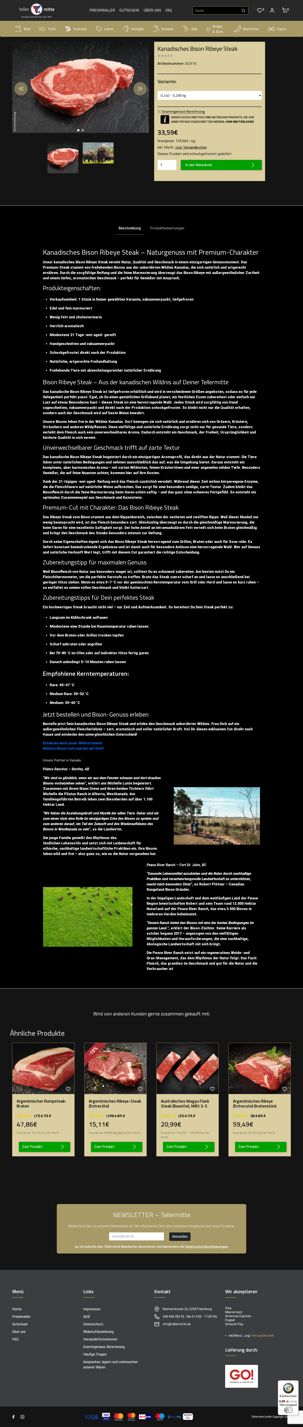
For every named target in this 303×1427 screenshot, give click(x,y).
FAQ (168, 10)
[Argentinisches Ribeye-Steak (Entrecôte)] (115, 1068)
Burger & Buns (217, 29)
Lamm (108, 29)
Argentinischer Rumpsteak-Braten (41, 1103)
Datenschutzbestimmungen (206, 1246)
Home (17, 1309)
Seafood (79, 29)
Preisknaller (102, 10)
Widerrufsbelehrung (98, 1332)
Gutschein (129, 10)
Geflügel (137, 29)
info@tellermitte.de (177, 1324)
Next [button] (140, 88)
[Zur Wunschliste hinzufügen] (68, 1089)
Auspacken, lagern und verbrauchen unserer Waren (110, 1364)
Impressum (91, 1309)
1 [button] (78, 130)
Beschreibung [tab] (130, 228)
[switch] (288, 1410)
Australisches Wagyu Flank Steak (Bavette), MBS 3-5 (185, 1103)
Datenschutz (93, 1324)
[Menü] (296, 1383)
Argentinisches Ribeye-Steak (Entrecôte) (115, 1103)
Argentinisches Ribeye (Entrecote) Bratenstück (255, 1103)
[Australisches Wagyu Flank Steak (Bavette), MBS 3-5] (187, 1068)
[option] (80, 87)
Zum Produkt (32, 1147)
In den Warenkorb (198, 165)
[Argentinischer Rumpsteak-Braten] (43, 1068)
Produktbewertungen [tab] (167, 228)
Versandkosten (263, 1335)
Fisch (52, 29)
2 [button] (83, 130)
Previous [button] (21, 88)
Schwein (167, 29)
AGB (86, 1317)
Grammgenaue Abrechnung (104, 1347)
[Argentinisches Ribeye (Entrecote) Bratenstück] (260, 1068)
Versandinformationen (100, 1339)
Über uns (152, 10)
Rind (27, 29)
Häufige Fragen (95, 1354)
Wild (194, 29)
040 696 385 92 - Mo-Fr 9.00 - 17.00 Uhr (190, 1316)
